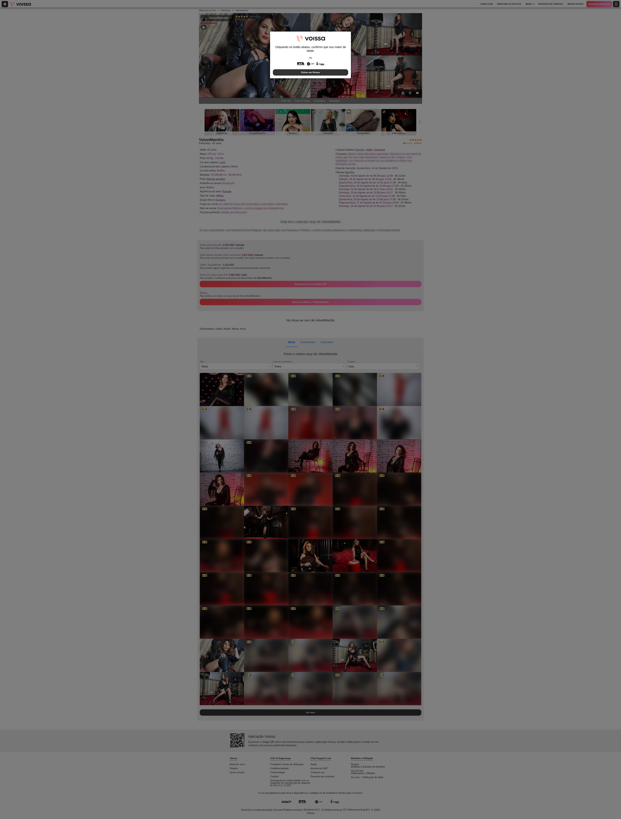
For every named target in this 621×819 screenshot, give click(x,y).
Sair (310, 57)
